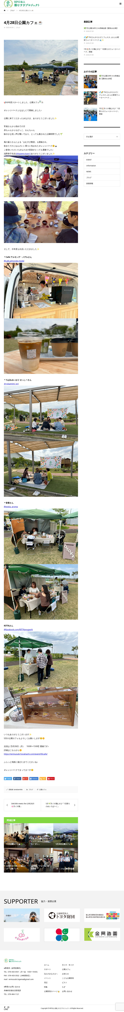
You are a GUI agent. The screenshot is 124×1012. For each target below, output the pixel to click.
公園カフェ (42, 789)
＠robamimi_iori (11, 383)
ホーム (46, 965)
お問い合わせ (67, 991)
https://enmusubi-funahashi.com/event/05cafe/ (25, 754)
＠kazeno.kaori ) (23, 153)
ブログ (18, 27)
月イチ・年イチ (68, 965)
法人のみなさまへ (51, 974)
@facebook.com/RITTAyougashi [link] (18, 629)
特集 (45, 987)
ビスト (64, 982)
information (91, 165)
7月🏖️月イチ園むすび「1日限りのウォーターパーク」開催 (109, 111)
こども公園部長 (68, 978)
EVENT (89, 160)
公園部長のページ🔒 (52, 991)
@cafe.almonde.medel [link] (14, 261)
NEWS (88, 171)
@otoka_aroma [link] (11, 506)
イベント (47, 978)
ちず (63, 987)
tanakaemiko (18, 789)
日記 (45, 982)
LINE (6, 1009)
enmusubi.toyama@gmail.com (21, 979)
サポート (47, 969)
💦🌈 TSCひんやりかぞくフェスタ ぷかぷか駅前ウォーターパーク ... (109, 95)
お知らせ (65, 974)
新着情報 (89, 183)
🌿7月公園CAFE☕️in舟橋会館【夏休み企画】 (101, 28)
